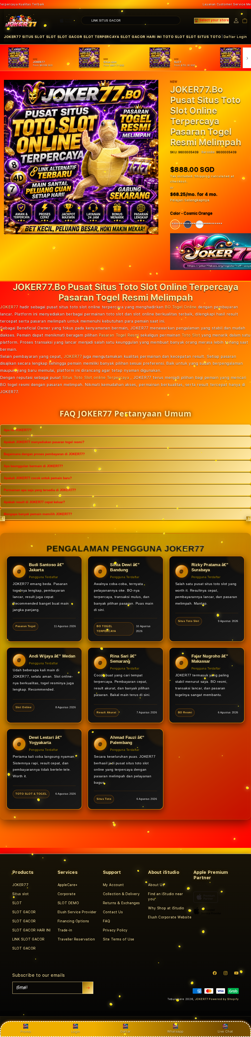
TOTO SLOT (174, 37)
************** (175, 224)
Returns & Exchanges (121, 903)
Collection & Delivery (121, 894)
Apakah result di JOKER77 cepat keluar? (34, 502)
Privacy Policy (115, 930)
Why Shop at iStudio (166, 908)
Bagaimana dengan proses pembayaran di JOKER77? (44, 454)
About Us (156, 885)
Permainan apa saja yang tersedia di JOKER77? (40, 490)
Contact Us (113, 912)
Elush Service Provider (77, 912)
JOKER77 (12, 37)
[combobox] (130, 20)
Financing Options (73, 921)
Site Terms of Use (118, 939)
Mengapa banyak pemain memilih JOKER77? (38, 514)
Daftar (125, 1031)
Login (75, 1031)
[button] (12, 37)
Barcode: (208, 152)
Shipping (202, 176)
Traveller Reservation (76, 939)
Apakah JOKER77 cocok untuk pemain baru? (38, 478)
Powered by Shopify (224, 999)
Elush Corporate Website (169, 917)
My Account (113, 885)
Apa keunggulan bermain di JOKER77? (33, 466)
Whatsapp (175, 1031)
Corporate (66, 894)
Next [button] (248, 518)
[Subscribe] (87, 988)
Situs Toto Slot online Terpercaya (95, 377)
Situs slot (20, 894)
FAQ (106, 921)
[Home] (21, 20)
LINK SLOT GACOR (28, 939)
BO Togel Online (181, 307)
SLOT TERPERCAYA (101, 37)
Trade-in (65, 930)
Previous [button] (2, 518)
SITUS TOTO (209, 37)
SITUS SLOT (33, 37)
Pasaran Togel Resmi (119, 335)
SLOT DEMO (68, 903)
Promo (25, 1031)
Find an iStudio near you (165, 896)
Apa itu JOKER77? (18, 430)
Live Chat (225, 1031)
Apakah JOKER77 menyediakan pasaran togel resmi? (44, 442)
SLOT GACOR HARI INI (141, 37)
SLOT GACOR (69, 37)
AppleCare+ (68, 885)
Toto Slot (191, 335)
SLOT (51, 37)
